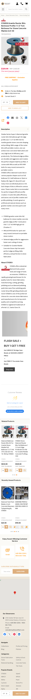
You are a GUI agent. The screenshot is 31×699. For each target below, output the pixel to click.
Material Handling (7, 663)
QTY (4, 102)
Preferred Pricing (21, 646)
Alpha (3, 689)
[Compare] (26, 527)
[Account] (17, 4)
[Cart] (26, 4)
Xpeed (18, 673)
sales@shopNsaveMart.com (14, 630)
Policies (18, 649)
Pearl (17, 679)
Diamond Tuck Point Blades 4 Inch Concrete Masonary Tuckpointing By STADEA (7, 506)
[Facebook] (8, 117)
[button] (9, 369)
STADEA (3, 518)
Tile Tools (19, 666)
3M (17, 689)
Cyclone (3, 683)
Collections (5, 646)
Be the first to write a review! (15, 411)
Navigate (4, 642)
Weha (3, 679)
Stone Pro (19, 683)
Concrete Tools (21, 663)
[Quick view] (11, 470)
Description (5, 129)
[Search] (26, 9)
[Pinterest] (8, 123)
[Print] (17, 117)
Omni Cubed (5, 686)
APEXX (18, 676)
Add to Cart (21, 102)
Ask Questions (6, 34)
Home (2, 15)
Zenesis (18, 686)
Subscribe (20, 571)
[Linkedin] (26, 117)
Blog (2, 649)
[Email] (12, 117)
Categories (5, 654)
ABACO (3, 676)
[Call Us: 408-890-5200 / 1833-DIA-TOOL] (22, 4)
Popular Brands (6, 670)
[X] (21, 117)
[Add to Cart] (6, 470)
